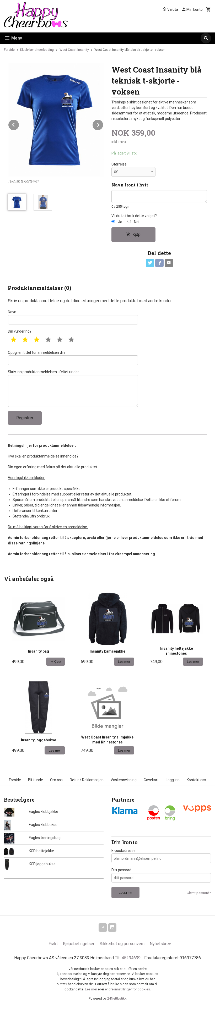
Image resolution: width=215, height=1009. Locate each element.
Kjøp (136, 234)
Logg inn (173, 780)
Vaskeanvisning (124, 780)
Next (103, 124)
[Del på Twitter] (150, 263)
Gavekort (151, 780)
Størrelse (119, 164)
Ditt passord (121, 870)
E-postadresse (123, 850)
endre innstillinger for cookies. (128, 989)
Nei (136, 222)
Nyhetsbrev (160, 943)
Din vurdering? (19, 331)
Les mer (91, 989)
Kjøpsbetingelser (78, 943)
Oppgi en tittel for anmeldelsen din (36, 352)
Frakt (53, 943)
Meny (16, 38)
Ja (120, 222)
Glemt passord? (199, 893)
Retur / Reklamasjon (87, 780)
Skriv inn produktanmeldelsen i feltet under (43, 372)
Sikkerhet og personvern (122, 943)
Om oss (56, 780)
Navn (12, 312)
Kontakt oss (196, 780)
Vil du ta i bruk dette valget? (134, 216)
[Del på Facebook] (159, 263)
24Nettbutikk (117, 998)
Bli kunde (35, 780)
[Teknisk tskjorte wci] (56, 120)
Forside (9, 50)
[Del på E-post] (169, 263)
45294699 (131, 957)
